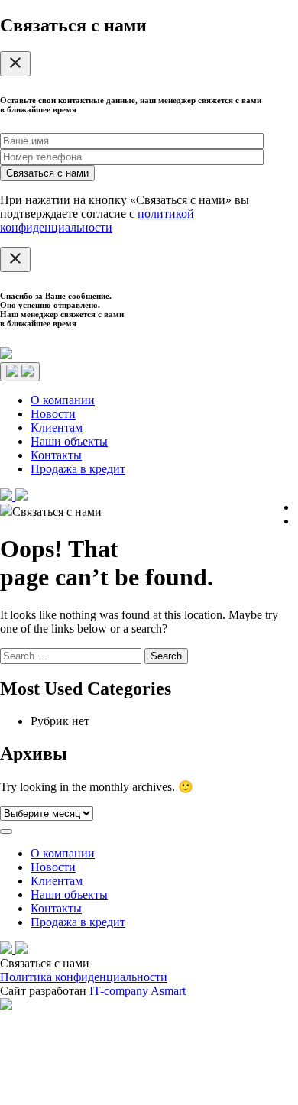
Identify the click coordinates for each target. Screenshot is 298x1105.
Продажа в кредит (78, 468)
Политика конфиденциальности (83, 977)
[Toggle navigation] (20, 371)
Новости (53, 413)
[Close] (15, 63)
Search (166, 656)
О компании (63, 400)
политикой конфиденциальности (97, 220)
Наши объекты (69, 441)
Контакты (56, 455)
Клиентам (57, 427)
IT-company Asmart (137, 990)
